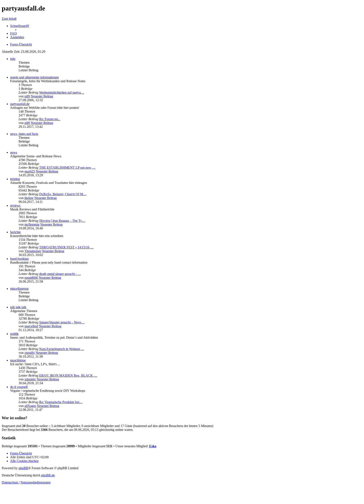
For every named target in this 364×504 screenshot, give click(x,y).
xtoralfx (29, 352)
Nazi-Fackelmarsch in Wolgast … (61, 349)
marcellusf (31, 326)
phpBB (23, 468)
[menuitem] (13, 33)
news (13, 152)
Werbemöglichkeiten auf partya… (61, 92)
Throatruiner (32, 251)
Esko (152, 446)
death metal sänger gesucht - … (60, 274)
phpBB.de (48, 475)
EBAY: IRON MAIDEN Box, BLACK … (68, 375)
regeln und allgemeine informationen (34, 77)
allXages (30, 406)
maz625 (29, 171)
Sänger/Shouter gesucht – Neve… (61, 322)
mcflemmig (31, 224)
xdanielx (30, 379)
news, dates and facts (24, 134)
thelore (28, 198)
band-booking (19, 258)
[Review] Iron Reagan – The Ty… (62, 220)
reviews (15, 205)
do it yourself (19, 387)
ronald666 (31, 277)
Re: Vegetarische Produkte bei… (61, 402)
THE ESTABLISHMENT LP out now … (67, 167)
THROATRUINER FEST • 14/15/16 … (66, 247)
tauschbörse (18, 360)
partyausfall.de (19, 104)
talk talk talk (18, 307)
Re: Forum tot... (49, 119)
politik (14, 334)
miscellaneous (19, 288)
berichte (15, 232)
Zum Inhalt (9, 18)
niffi (27, 96)
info (12, 59)
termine (15, 179)
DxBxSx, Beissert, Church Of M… (62, 194)
